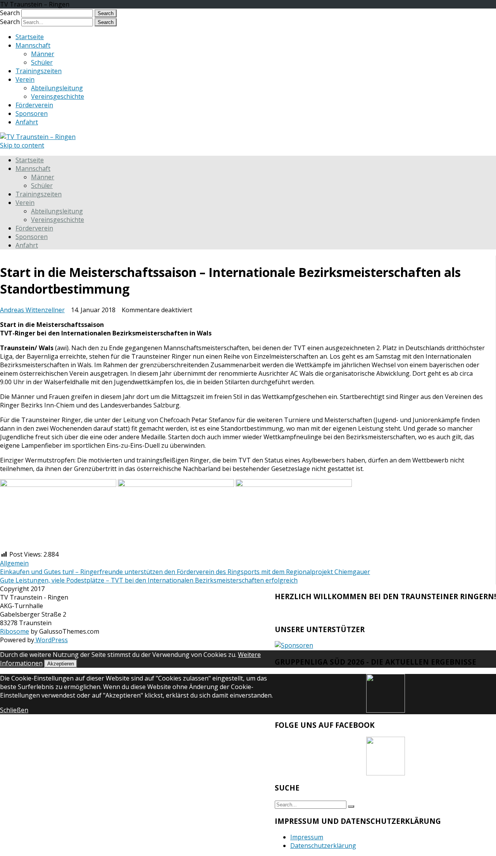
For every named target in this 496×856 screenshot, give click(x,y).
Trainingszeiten (39, 71)
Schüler (42, 62)
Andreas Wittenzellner (32, 310)
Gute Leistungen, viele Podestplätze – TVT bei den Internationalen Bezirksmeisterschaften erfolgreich (149, 580)
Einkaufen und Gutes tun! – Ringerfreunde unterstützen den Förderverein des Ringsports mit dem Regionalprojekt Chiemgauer (185, 571)
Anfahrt (27, 122)
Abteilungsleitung (57, 88)
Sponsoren (32, 113)
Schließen (14, 710)
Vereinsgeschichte (57, 96)
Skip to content (22, 145)
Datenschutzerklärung (323, 845)
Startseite (30, 37)
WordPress (51, 640)
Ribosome (14, 631)
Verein (25, 79)
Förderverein (34, 105)
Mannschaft (33, 45)
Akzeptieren (60, 664)
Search (10, 13)
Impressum (306, 837)
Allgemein (14, 563)
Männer (42, 54)
